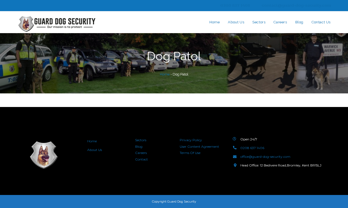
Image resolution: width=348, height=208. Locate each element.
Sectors (140, 140)
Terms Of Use (190, 153)
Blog (138, 146)
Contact (141, 159)
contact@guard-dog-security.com (296, 5)
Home (165, 74)
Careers (141, 153)
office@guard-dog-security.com (265, 157)
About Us (95, 150)
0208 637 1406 (235, 5)
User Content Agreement (199, 146)
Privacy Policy (191, 140)
